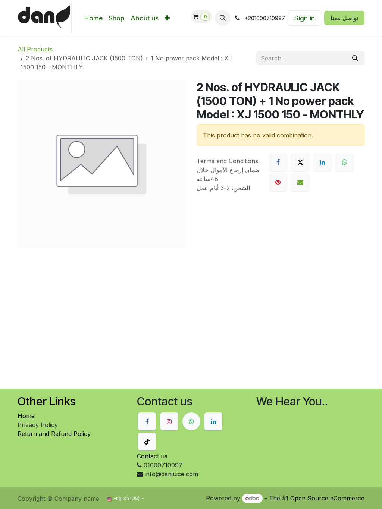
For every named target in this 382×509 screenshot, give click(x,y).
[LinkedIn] (322, 162)
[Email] (300, 182)
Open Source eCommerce (327, 498)
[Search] (355, 58)
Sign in (304, 18)
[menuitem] (93, 18)
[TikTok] (147, 441)
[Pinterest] (278, 182)
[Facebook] (278, 162)
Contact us (152, 456)
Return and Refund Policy (54, 433)
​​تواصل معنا (344, 18)
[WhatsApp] (345, 162)
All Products (35, 49)
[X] (300, 162)
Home (26, 416)
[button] (223, 18)
